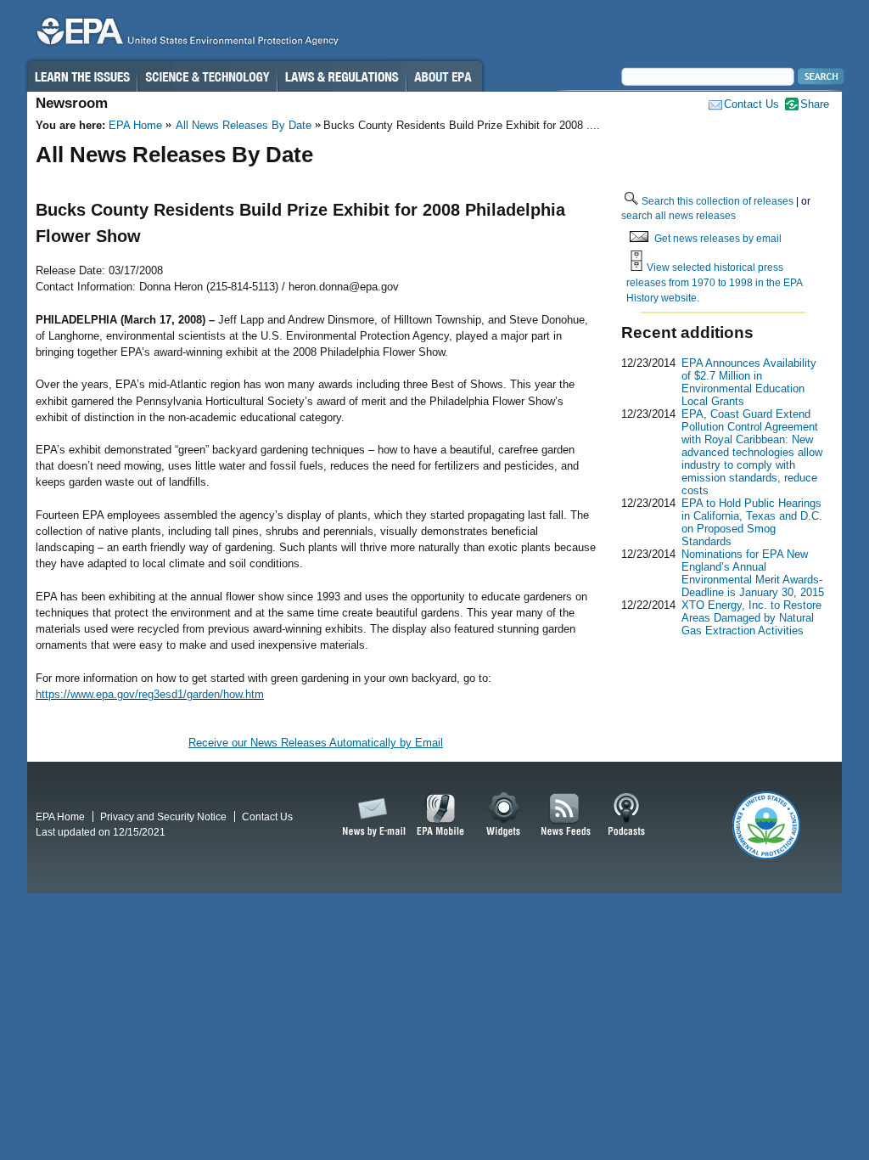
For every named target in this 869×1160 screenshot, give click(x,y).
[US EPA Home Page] (185, 35)
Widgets (504, 815)
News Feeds (566, 815)
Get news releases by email (718, 238)
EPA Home (135, 125)
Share (814, 104)
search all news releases (678, 215)
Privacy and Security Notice (163, 816)
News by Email (371, 815)
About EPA (444, 76)
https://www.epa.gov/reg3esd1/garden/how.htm (150, 694)
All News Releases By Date (243, 125)
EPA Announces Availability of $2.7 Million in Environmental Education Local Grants (748, 382)
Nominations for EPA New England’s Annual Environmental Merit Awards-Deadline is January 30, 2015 (752, 573)
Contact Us (751, 104)
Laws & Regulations (342, 76)
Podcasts (626, 815)
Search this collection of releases (717, 200)
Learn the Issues (81, 76)
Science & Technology (207, 76)
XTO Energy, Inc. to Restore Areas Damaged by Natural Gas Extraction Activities (751, 618)
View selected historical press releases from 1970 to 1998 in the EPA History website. (714, 282)
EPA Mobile (441, 815)
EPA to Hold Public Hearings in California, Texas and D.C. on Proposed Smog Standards (751, 522)
